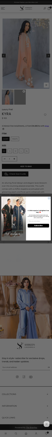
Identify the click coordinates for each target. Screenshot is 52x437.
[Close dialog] (49, 198)
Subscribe (38, 225)
